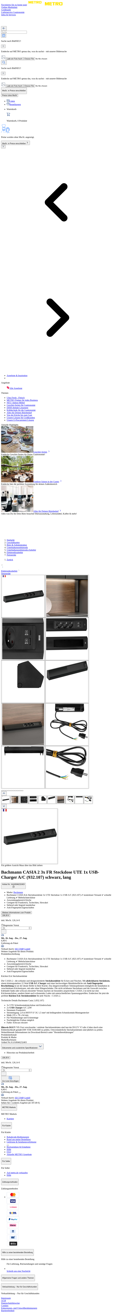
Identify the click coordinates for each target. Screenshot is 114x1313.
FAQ (9, 1152)
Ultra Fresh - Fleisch (16, 398)
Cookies (4, 1305)
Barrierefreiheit (7, 1310)
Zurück (10, 559)
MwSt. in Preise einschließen (14, 143)
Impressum (6, 1298)
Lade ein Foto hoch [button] (14, 59)
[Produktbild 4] (33, 800)
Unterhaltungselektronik (17, 547)
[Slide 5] (11, 790)
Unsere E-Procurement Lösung (20, 420)
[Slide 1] (2, 790)
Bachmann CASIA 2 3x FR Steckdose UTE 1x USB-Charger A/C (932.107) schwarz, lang (50, 875)
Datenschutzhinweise (10, 1303)
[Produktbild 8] (70, 800)
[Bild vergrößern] (29, 836)
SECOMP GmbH (22, 949)
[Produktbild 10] (88, 800)
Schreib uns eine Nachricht (18, 1271)
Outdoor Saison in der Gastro (46, 481)
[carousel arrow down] (4, 806)
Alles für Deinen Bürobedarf (19, 412)
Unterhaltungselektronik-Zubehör (21, 550)
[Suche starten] (4, 62)
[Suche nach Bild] (3, 36)
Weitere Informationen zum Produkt (16, 913)
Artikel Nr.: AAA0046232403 (13, 884)
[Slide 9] (20, 790)
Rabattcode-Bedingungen (18, 1137)
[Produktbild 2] (14, 800)
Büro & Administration (17, 545)
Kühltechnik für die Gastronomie (21, 410)
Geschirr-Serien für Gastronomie (21, 405)
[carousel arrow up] (4, 793)
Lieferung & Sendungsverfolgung (21, 1142)
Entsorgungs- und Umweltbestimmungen (19, 1308)
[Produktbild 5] (42, 800)
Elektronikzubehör (15, 552)
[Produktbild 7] (60, 800)
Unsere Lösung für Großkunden (21, 417)
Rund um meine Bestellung (19, 1139)
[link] (60, 115)
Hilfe (9, 1149)
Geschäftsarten (13, 542)
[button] (57, 566)
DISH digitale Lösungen (17, 407)
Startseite (11, 540)
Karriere (10, 1119)
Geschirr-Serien (40, 452)
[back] (4, 28)
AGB (3, 1300)
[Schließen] (3, 146)
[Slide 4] (9, 790)
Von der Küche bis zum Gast (19, 415)
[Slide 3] (7, 790)
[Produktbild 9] (79, 800)
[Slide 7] (15, 790)
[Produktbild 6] (51, 800)
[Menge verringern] (2, 928)
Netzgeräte (11, 555)
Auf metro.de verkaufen (17, 1173)
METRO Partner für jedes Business (22, 400)
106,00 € (5, 915)
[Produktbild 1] (5, 800)
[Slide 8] (18, 790)
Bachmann (18, 892)
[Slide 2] (4, 790)
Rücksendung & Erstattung (18, 1147)
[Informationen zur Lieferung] (20, 1092)
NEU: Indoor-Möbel (16, 402)
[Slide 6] (13, 790)
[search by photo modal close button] (3, 46)
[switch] (9, 95)
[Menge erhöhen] (30, 928)
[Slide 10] (22, 790)
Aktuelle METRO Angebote (19, 1154)
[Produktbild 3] (24, 800)
